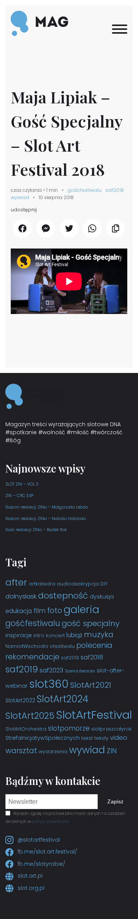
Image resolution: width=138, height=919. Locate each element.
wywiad (20, 197)
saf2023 (51, 670)
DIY (104, 584)
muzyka (98, 634)
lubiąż (74, 635)
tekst (87, 738)
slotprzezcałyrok (111, 729)
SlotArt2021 (90, 685)
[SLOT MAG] (39, 24)
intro (38, 635)
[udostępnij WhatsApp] (92, 228)
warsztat (21, 750)
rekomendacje (32, 656)
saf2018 (114, 190)
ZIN (112, 750)
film (39, 610)
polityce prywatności (50, 821)
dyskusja (102, 596)
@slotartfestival (38, 840)
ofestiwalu (62, 646)
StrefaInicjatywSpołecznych (42, 738)
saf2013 (70, 657)
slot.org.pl (30, 888)
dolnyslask (20, 596)
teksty (101, 738)
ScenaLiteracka (80, 671)
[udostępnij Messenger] (45, 228)
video (118, 737)
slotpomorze (69, 728)
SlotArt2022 (20, 700)
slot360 (49, 684)
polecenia (94, 645)
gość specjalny (91, 623)
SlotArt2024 (63, 699)
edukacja (18, 611)
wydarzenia (53, 751)
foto (54, 610)
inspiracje (18, 635)
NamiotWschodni (26, 646)
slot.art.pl (29, 876)
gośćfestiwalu (84, 190)
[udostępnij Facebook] (22, 228)
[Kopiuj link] (115, 228)
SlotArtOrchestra (25, 729)
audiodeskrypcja (78, 584)
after (16, 582)
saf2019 (21, 669)
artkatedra (42, 584)
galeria (81, 609)
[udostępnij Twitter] (69, 228)
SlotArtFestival (94, 715)
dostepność (63, 596)
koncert (55, 635)
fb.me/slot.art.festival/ (46, 851)
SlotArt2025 (29, 716)
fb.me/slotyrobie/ (40, 864)
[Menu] (119, 29)
